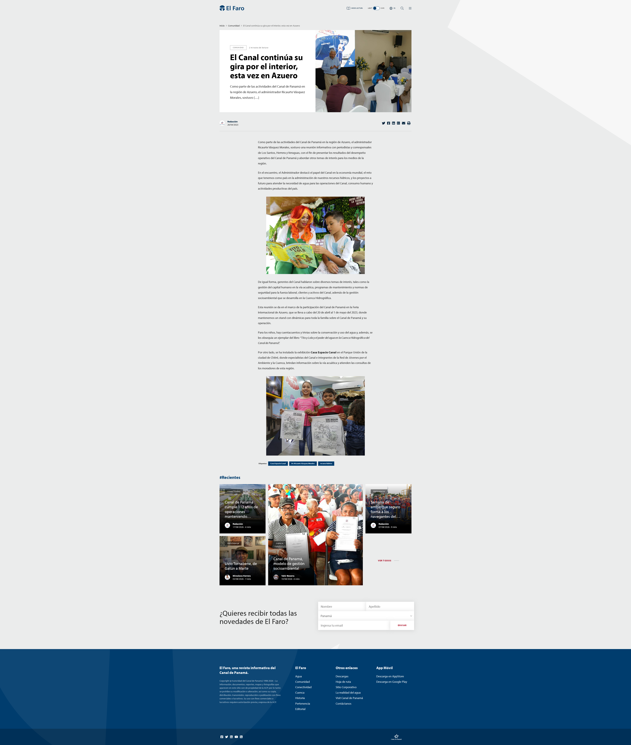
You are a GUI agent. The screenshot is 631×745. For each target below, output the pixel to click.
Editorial (300, 709)
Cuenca (299, 692)
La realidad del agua (348, 692)
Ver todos (384, 560)
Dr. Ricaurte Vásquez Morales (303, 463)
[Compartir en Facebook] (388, 123)
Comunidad (234, 25)
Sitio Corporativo (346, 687)
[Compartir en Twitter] (383, 123)
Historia (300, 698)
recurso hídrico (326, 463)
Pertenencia (302, 703)
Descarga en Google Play (391, 682)
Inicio (222, 25)
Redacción (232, 121)
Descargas (342, 676)
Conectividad (303, 687)
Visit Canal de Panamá (349, 698)
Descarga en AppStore (390, 676)
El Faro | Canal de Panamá (232, 8)
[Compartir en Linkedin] (393, 123)
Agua (298, 676)
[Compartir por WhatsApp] (398, 123)
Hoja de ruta (343, 682)
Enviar (402, 625)
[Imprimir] (408, 123)
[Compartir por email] (403, 123)
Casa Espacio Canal (278, 463)
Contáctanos (343, 703)
